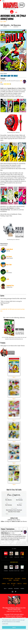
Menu (3, 1)
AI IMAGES (4, 583)
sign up (5, 588)
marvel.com (22, 588)
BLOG (8, 583)
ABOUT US (19, 583)
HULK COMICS (17, 578)
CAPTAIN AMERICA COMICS (8, 578)
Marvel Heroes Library (12, 608)
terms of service (16, 588)
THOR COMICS (16, 580)
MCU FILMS (13, 583)
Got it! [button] (14, 627)
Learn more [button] (5, 623)
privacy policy (10, 588)
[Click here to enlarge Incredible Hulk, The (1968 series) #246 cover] (13, 70)
